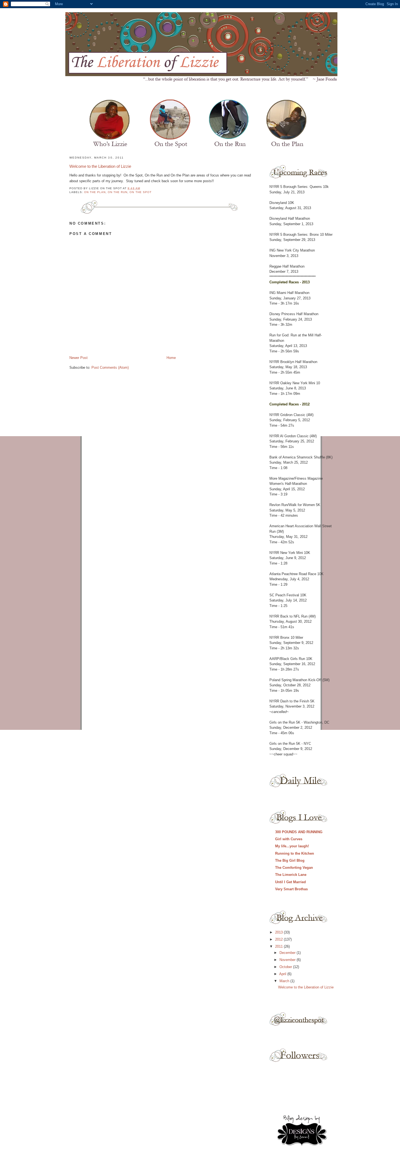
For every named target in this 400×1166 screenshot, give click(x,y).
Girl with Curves (288, 839)
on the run (117, 192)
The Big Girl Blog (289, 860)
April (283, 974)
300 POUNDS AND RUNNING (298, 832)
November (288, 960)
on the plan (95, 192)
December (288, 953)
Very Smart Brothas (291, 889)
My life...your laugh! (292, 846)
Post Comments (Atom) (110, 367)
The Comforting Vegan (294, 868)
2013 (279, 932)
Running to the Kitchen (294, 853)
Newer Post (78, 358)
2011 (279, 946)
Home (171, 358)
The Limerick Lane (290, 875)
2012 (279, 939)
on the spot (140, 192)
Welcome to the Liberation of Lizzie (100, 166)
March (284, 981)
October (286, 967)
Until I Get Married (290, 882)
